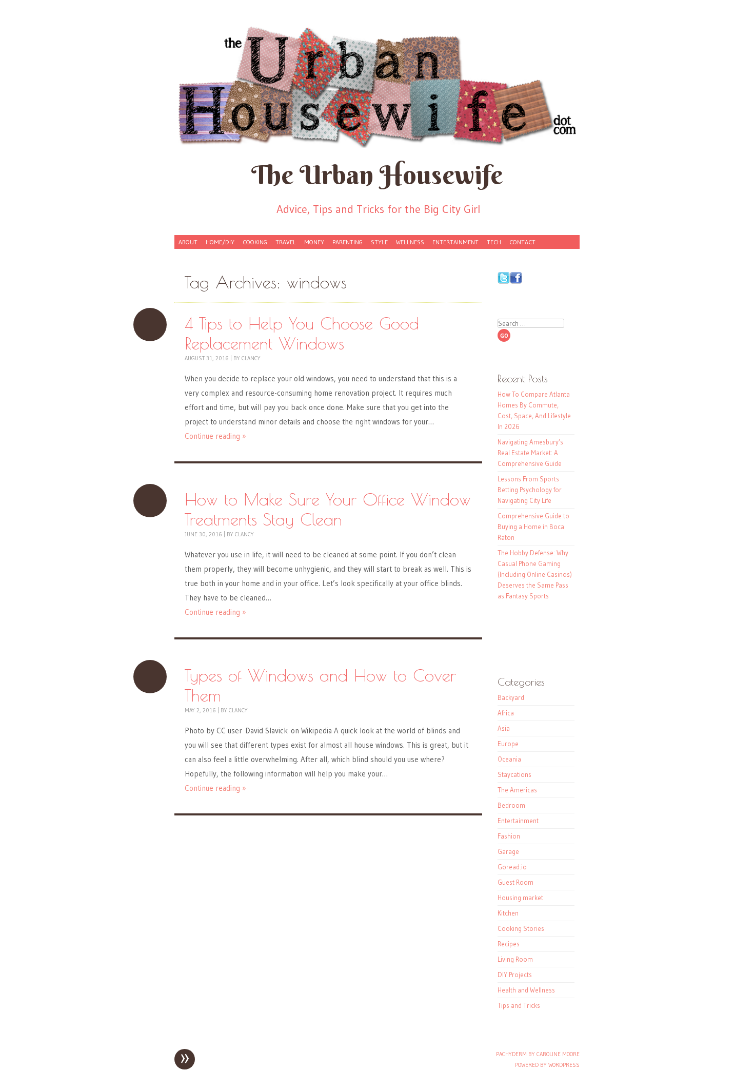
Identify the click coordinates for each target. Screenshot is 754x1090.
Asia (504, 728)
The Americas (517, 790)
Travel (285, 242)
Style (379, 242)
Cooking (255, 242)
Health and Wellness (526, 990)
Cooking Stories (521, 928)
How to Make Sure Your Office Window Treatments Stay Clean (150, 500)
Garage (508, 851)
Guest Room (515, 882)
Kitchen (508, 913)
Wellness (410, 242)
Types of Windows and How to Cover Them (150, 676)
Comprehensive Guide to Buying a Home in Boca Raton (533, 526)
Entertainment (455, 242)
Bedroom (511, 805)
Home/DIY (220, 242)
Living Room (515, 959)
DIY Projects (515, 974)
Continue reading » (215, 436)
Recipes (509, 944)
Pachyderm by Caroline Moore (538, 1054)
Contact (522, 242)
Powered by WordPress (547, 1064)
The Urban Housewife (377, 174)
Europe (508, 743)
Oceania (509, 759)
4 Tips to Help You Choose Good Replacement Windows (150, 324)
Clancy (251, 358)
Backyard (511, 697)
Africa (506, 713)
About (187, 242)
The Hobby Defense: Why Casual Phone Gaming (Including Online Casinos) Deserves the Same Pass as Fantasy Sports (535, 574)
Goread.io (512, 867)
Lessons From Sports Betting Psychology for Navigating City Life (530, 489)
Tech (494, 242)
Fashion (509, 836)
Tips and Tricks (519, 1005)
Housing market (520, 897)
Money (314, 242)
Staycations (514, 774)
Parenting (347, 242)
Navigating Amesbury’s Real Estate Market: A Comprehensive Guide (530, 453)
